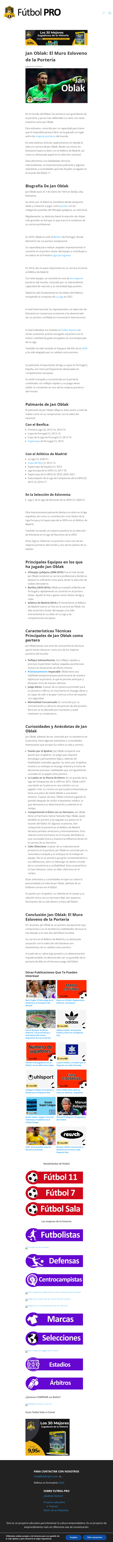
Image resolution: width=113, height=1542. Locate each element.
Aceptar (73, 1537)
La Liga (59, 296)
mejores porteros (45, 136)
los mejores (76, 278)
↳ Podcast (52, 1506)
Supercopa (34, 441)
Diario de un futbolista (56, 1510)
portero (64, 206)
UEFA (84, 348)
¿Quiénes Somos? (53, 1496)
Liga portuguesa (61, 255)
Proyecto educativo (54, 1502)
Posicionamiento (38, 671)
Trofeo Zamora (69, 330)
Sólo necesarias (94, 1537)
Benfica (57, 237)
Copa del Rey (35, 462)
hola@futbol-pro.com (46, 1476)
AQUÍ (61, 1482)
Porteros (39, 66)
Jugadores (29, 66)
